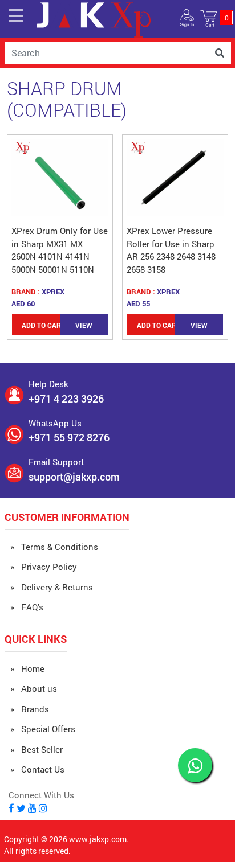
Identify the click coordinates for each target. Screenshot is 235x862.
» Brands (29, 709)
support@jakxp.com (74, 476)
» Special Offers (42, 728)
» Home (27, 668)
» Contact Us (37, 769)
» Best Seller (36, 749)
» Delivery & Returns (51, 587)
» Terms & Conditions (54, 546)
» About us (33, 688)
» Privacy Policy (43, 566)
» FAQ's (26, 607)
